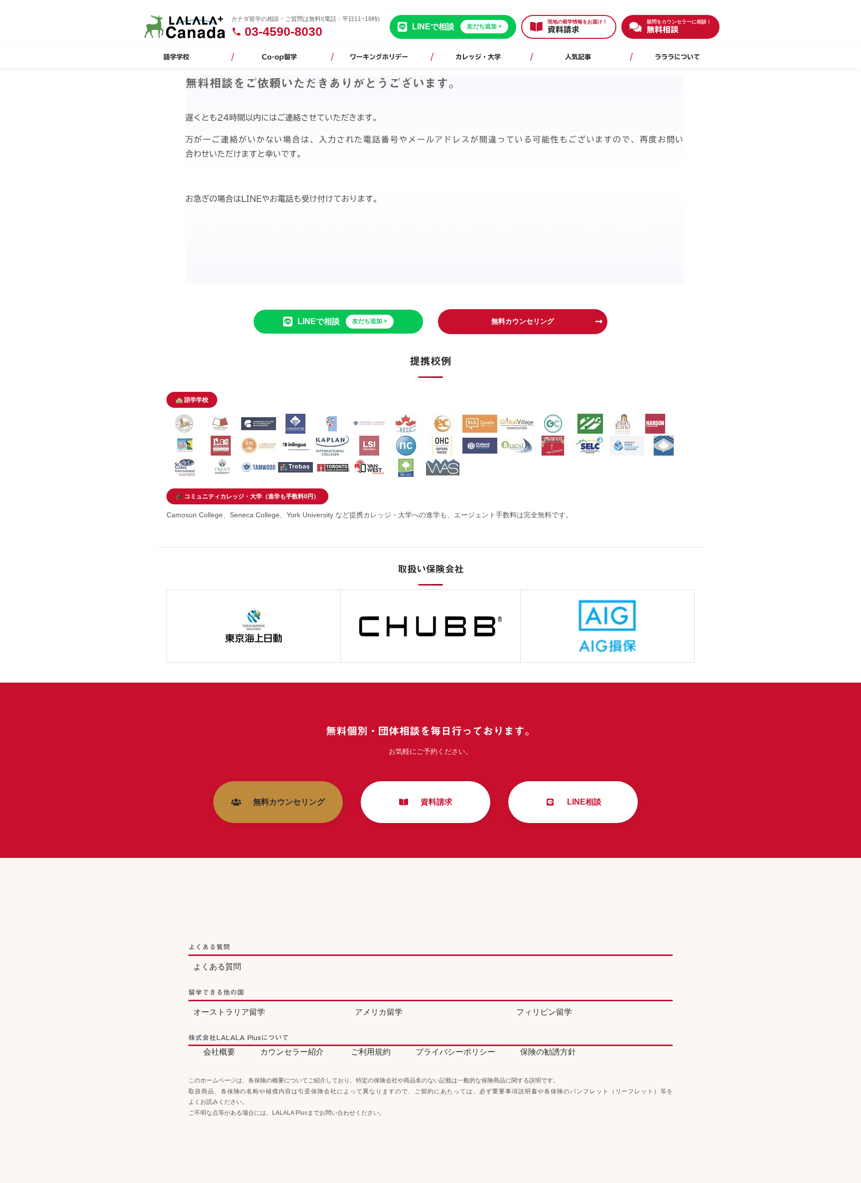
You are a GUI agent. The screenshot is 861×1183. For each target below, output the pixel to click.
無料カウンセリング (522, 321)
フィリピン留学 (544, 1012)
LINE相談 (580, 802)
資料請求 (432, 802)
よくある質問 (217, 966)
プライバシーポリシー (455, 1052)
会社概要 (219, 1052)
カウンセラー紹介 (292, 1052)
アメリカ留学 (379, 1012)
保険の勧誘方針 (548, 1052)
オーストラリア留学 (229, 1012)
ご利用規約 (371, 1052)
